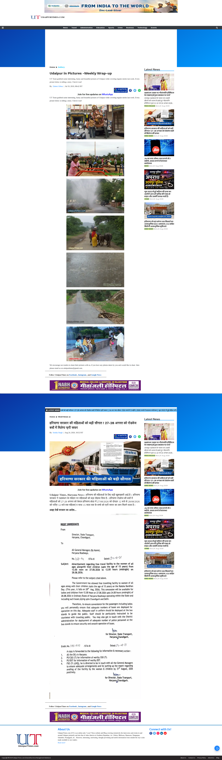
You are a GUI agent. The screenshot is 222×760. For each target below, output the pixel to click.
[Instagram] (158, 733)
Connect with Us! (160, 729)
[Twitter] (154, 733)
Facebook (73, 375)
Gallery (61, 67)
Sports (111, 28)
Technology (142, 28)
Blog (217, 758)
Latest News (152, 69)
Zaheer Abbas (58, 86)
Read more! (61, 743)
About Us (64, 729)
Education (100, 28)
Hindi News (63, 417)
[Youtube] (165, 733)
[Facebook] (150, 733)
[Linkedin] (161, 733)
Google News (96, 375)
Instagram (82, 375)
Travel (74, 28)
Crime (120, 28)
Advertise (211, 758)
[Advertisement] (111, 45)
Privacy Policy (201, 758)
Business (130, 28)
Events (154, 28)
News (65, 28)
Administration (86, 28)
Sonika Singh (58, 433)
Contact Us (191, 758)
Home (52, 67)
